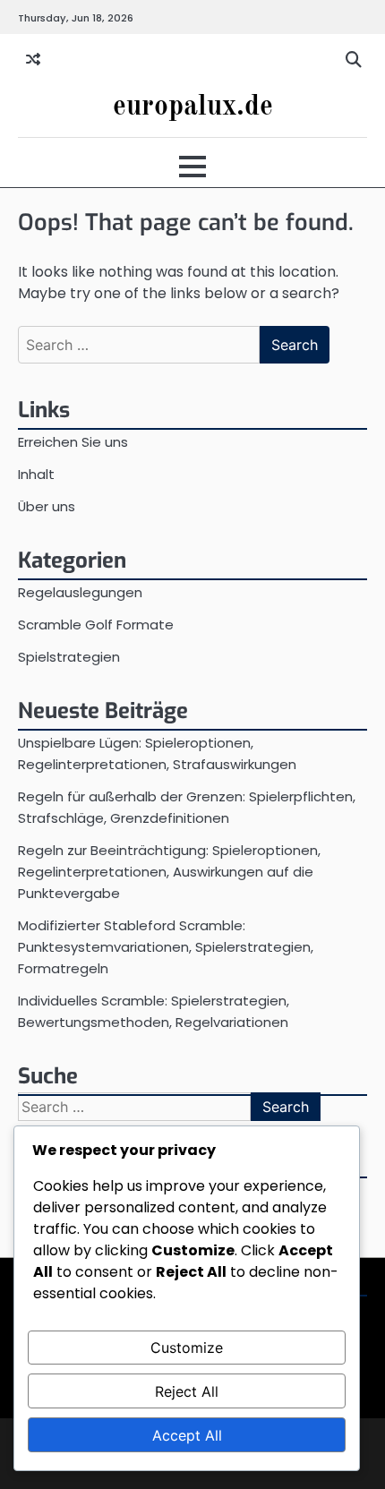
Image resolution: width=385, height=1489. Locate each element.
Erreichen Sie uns (73, 441)
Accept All (187, 1435)
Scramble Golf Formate (96, 624)
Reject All (186, 1391)
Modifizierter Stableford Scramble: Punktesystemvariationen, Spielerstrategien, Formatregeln (165, 947)
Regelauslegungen (80, 592)
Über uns (46, 506)
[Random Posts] (33, 60)
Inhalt (36, 474)
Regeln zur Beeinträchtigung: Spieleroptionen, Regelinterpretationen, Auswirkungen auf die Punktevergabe (169, 872)
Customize (186, 1347)
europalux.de (193, 107)
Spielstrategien (69, 656)
